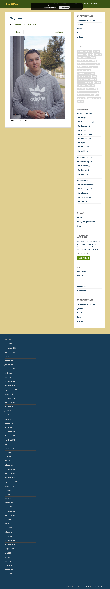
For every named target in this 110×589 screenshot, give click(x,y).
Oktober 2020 (10, 407)
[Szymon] (37, 77)
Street (86, 95)
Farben (80, 64)
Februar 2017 (9, 532)
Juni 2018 (8, 494)
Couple (80, 61)
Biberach (98, 54)
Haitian (80, 70)
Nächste (58, 32)
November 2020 (10, 402)
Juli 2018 (8, 490)
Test (97, 95)
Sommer (81, 92)
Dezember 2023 (10, 348)
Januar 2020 (9, 427)
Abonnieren (84, 258)
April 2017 (8, 528)
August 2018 (9, 486)
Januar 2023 (9, 365)
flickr (79, 226)
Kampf (92, 73)
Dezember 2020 (10, 398)
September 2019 (11, 444)
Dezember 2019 (10, 432)
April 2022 (8, 373)
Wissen (80, 101)
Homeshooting (83, 73)
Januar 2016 (9, 574)
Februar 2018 (9, 503)
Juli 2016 (8, 553)
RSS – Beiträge (83, 272)
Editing (93, 61)
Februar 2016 (9, 570)
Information (84, 157)
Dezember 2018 (10, 469)
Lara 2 (79, 29)
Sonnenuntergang (92, 92)
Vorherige (17, 32)
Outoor (80, 82)
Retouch (91, 86)
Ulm (79, 98)
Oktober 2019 (10, 440)
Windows (91, 98)
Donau (87, 61)
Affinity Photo (86, 185)
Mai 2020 (8, 419)
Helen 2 (80, 37)
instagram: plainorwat (86, 222)
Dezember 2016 (10, 540)
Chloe (93, 58)
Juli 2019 (8, 453)
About (85, 4)
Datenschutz (82, 291)
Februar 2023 (9, 360)
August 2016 (9, 549)
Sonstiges (85, 197)
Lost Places (82, 76)
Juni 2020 (8, 415)
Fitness (87, 64)
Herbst (87, 70)
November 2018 (10, 473)
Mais (94, 76)
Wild (84, 98)
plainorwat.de (96, 4)
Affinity (80, 51)
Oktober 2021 (10, 386)
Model (80, 79)
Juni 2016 (8, 557)
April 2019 (8, 457)
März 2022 (8, 377)
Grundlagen (85, 189)
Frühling (81, 67)
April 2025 (8, 344)
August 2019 (9, 448)
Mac (89, 76)
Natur (86, 79)
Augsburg (88, 51)
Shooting (94, 89)
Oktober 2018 (10, 478)
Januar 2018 (9, 507)
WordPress (101, 587)
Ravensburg (82, 86)
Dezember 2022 (10, 369)
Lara (79, 33)
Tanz (91, 95)
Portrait (97, 82)
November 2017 (10, 515)
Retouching (84, 162)
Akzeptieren (64, 7)
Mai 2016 (8, 561)
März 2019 (8, 461)
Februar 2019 (9, 465)
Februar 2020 (9, 423)
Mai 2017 (8, 524)
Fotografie (95, 64)
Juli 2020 (8, 411)
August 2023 (9, 356)
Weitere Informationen (50, 7)
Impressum (81, 286)
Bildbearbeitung (83, 58)
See (87, 89)
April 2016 (8, 565)
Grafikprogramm (91, 67)
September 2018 (11, 482)
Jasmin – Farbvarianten (86, 20)
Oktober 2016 (10, 545)
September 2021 (11, 390)
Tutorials (84, 201)
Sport (80, 95)
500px (79, 218)
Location (84, 126)
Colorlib (87, 587)
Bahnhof (96, 51)
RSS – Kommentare (84, 276)
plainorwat (12, 3)
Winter (98, 98)
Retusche (81, 89)
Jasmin (80, 24)
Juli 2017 (8, 519)
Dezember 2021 (10, 381)
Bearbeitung (82, 54)
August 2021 (9, 394)
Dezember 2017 (10, 511)
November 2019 (10, 436)
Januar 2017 (9, 536)
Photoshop (88, 82)
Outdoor (93, 79)
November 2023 (10, 352)
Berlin (91, 54)
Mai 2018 (8, 499)
